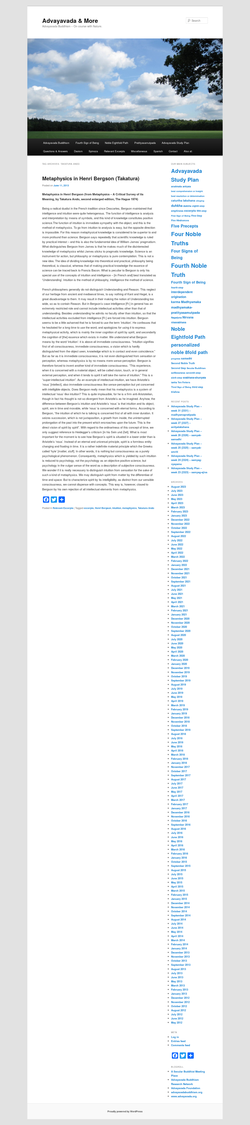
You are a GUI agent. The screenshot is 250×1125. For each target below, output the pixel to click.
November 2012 (180, 1002)
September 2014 (180, 915)
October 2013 (179, 960)
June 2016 (177, 837)
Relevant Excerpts (114, 151)
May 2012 (176, 1022)
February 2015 (179, 894)
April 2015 (177, 886)
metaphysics (129, 508)
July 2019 (176, 688)
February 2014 (179, 944)
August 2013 (178, 969)
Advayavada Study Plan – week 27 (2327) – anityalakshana (186, 423)
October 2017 (179, 771)
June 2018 (177, 742)
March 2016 (178, 849)
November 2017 (180, 767)
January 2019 (179, 713)
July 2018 (176, 738)
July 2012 (176, 1014)
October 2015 (179, 862)
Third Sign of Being (181, 387)
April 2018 (177, 750)
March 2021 (178, 606)
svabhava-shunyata (194, 377)
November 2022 (180, 524)
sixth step (176, 377)
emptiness (177, 211)
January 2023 (179, 515)
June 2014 (177, 927)
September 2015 (180, 866)
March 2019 (178, 705)
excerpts (89, 508)
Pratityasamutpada (145, 143)
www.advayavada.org (184, 1096)
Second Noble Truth (183, 363)
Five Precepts (184, 226)
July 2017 (176, 783)
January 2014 (179, 948)
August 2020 (178, 635)
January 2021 (179, 614)
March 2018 (178, 754)
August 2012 (178, 1010)
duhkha (176, 205)
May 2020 (176, 647)
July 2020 (176, 639)
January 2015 (179, 899)
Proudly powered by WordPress (125, 1111)
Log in (175, 1037)
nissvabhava (178, 322)
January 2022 (179, 565)
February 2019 (179, 709)
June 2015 (177, 878)
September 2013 (180, 965)
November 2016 (180, 816)
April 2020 (177, 651)
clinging (200, 200)
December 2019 (180, 668)
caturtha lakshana (183, 200)
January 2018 (179, 763)
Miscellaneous (139, 151)
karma (175, 302)
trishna (175, 392)
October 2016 (179, 820)
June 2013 (177, 977)
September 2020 (180, 631)
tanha (174, 382)
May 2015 (176, 882)
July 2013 (176, 973)
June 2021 (177, 594)
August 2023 (178, 486)
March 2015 (178, 890)
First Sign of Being (180, 215)
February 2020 (179, 660)
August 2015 (178, 870)
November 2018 (180, 721)
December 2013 (180, 952)
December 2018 (180, 717)
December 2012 (180, 998)
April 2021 (177, 602)
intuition (116, 508)
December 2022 (180, 519)
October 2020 (179, 627)
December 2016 (180, 812)
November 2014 (180, 907)
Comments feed (180, 1045)
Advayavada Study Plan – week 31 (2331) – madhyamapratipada (186, 410)
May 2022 (176, 548)
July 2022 (176, 540)
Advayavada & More (70, 20)
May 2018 (176, 746)
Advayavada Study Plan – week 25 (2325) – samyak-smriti (186, 448)
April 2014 (177, 936)
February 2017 (179, 804)
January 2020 (179, 664)
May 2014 (176, 932)
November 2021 (180, 573)
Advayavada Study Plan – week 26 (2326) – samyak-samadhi (186, 435)
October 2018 (179, 725)
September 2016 (180, 824)
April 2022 (177, 552)
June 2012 (177, 1018)
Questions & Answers (55, 151)
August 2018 (178, 734)
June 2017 (177, 787)
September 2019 (180, 680)
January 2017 (179, 808)
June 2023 (177, 495)
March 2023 (178, 507)
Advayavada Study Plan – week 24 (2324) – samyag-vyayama (186, 460)
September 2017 (180, 775)
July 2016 (176, 833)
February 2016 (179, 853)
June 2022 (177, 544)
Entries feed (178, 1041)
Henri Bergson (103, 508)
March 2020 (178, 655)
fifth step (201, 211)
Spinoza (93, 151)
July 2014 (176, 923)
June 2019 (177, 693)
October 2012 (179, 1006)
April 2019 (177, 701)
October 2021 (179, 577)
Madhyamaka (191, 302)
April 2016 (177, 845)
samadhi (186, 358)
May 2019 (176, 697)
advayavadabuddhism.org (186, 1092)
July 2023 (176, 491)
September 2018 (180, 730)
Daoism (78, 151)
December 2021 (180, 569)
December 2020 (180, 618)
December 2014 (180, 903)
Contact (173, 151)
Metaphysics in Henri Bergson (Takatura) (90, 178)
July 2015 (176, 874)
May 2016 (176, 841)
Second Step (178, 368)
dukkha (187, 206)
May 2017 (176, 791)
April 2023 (177, 503)
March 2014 (178, 940)
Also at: (188, 151)
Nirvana (188, 317)
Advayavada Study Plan (175, 143)
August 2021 (178, 585)
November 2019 (180, 672)
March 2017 (178, 800)
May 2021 (176, 598)
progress (175, 358)
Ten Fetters (184, 382)
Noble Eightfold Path (116, 143)
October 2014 (179, 911)
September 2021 (180, 581)
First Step (196, 215)
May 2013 (176, 981)
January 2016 (179, 857)
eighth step (198, 206)
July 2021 (176, 589)
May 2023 (176, 499)
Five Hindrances (180, 220)
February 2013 (179, 989)
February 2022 (179, 561)
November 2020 (180, 622)
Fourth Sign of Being (87, 143)
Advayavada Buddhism (56, 143)
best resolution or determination (187, 195)
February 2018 (179, 758)
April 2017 (177, 796)
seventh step (193, 372)
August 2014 (178, 919)
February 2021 (179, 610)
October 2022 (179, 528)
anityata (187, 186)
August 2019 (178, 684)
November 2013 (180, 956)
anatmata (176, 186)
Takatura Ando (146, 508)
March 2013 (178, 985)
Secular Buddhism (196, 368)
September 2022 (180, 532)
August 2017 (178, 779)
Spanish (158, 151)
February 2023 (179, 511)
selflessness (178, 372)
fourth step (177, 287)
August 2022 (178, 536)
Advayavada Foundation (185, 1088)
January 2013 (179, 993)
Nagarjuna (176, 317)
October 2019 (179, 676)
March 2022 (178, 556)
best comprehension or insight (187, 191)
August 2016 (178, 829)
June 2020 (177, 643)
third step (197, 387)
